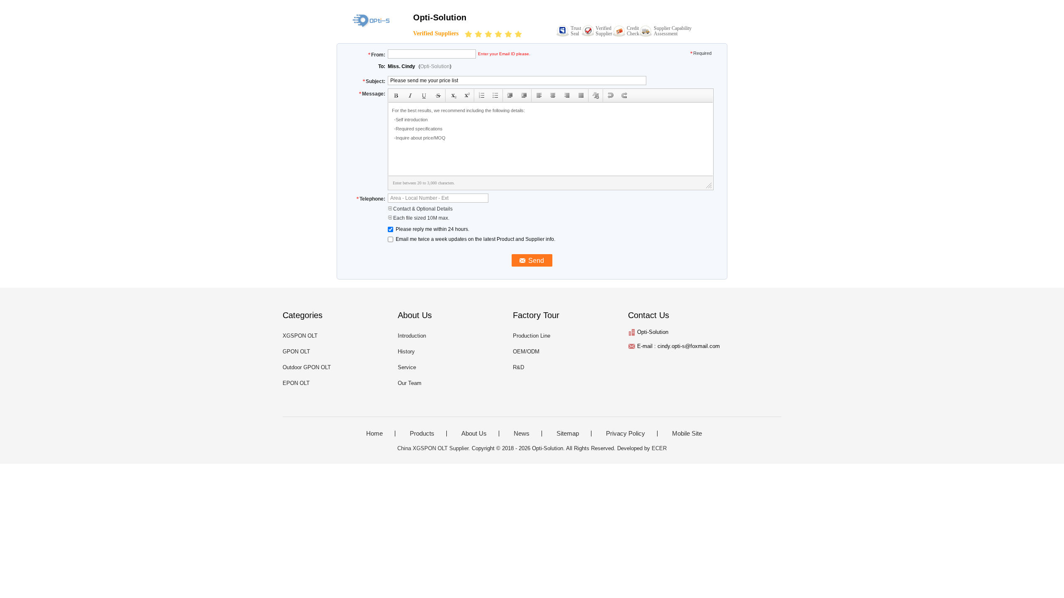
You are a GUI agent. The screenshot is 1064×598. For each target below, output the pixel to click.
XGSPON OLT (300, 336)
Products (422, 433)
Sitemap (568, 433)
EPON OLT (296, 383)
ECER (659, 448)
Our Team (409, 383)
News (522, 433)
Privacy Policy (625, 433)
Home (374, 433)
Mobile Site (687, 433)
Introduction (412, 336)
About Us (474, 433)
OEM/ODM (526, 351)
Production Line (531, 336)
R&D (518, 367)
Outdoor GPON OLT (307, 367)
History (406, 351)
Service (407, 367)
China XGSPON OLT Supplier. (434, 448)
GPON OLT (296, 351)
